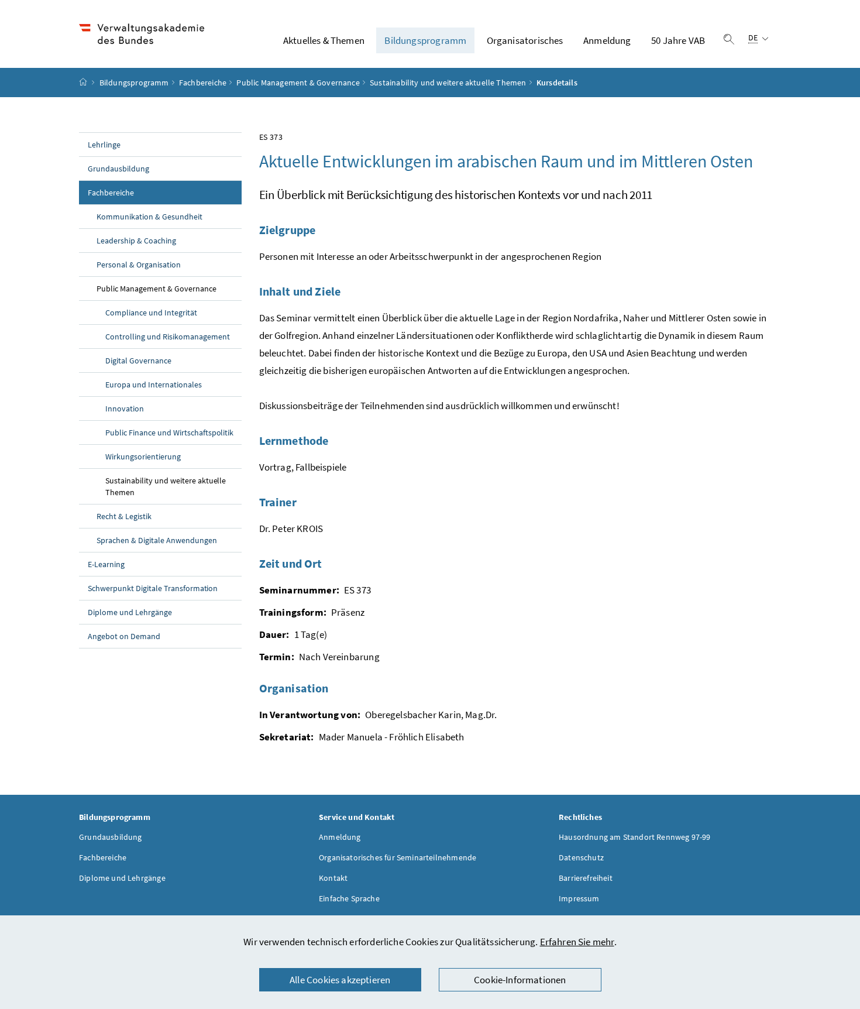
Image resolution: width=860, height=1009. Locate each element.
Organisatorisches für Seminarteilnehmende (397, 857)
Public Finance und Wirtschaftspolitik (169, 432)
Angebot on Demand (124, 636)
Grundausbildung (118, 168)
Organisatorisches (525, 40)
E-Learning (106, 564)
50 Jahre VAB (678, 40)
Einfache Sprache (349, 898)
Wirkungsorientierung (143, 456)
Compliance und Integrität (151, 312)
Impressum (579, 898)
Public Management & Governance (297, 82)
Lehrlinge (104, 144)
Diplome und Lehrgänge (130, 612)
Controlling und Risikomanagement (167, 336)
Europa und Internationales (153, 384)
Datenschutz (581, 857)
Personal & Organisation (139, 264)
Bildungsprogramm (425, 40)
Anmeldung (607, 40)
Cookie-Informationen (520, 979)
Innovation (124, 408)
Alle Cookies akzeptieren (340, 979)
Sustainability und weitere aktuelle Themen (448, 82)
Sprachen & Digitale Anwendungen (157, 540)
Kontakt (333, 878)
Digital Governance (138, 360)
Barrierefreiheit (586, 878)
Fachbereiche (202, 82)
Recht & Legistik (124, 516)
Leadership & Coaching (136, 240)
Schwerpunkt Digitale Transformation (153, 588)
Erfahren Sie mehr (577, 941)
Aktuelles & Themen (323, 40)
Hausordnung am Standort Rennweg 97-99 (635, 837)
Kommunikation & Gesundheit (149, 216)
